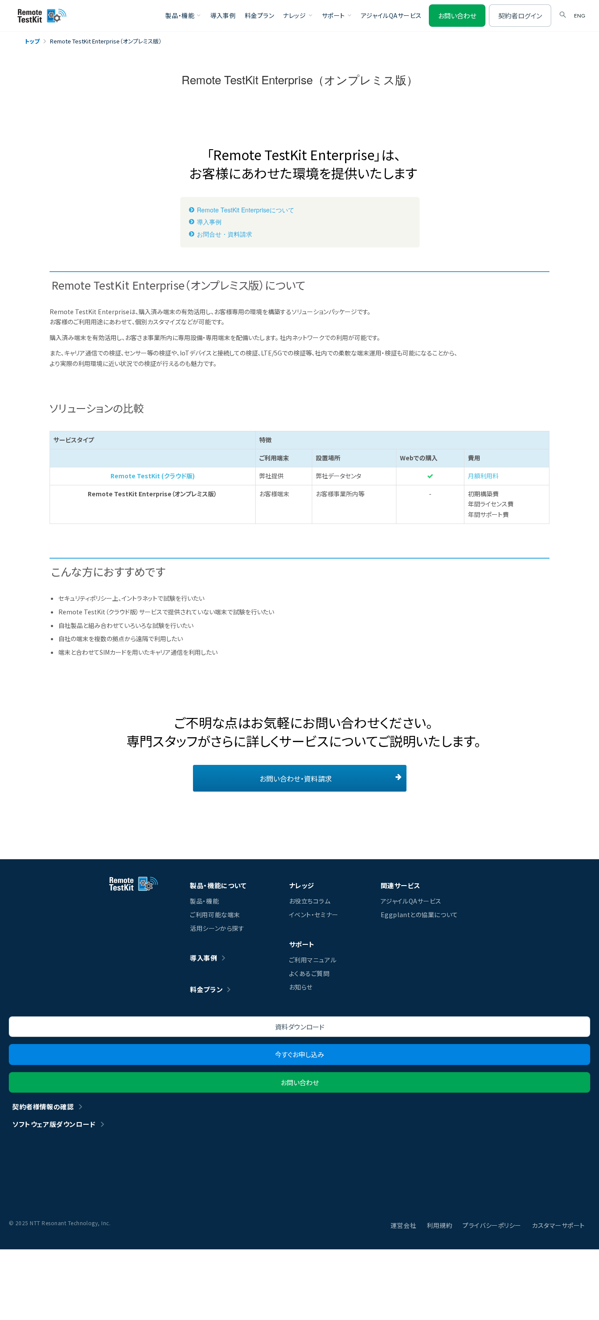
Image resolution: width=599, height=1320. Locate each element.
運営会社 (403, 1225)
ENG (579, 16)
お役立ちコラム (310, 901)
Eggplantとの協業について (419, 914)
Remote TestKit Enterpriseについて (245, 210)
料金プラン (260, 15)
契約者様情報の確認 (43, 1106)
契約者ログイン (520, 15)
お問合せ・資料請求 (224, 234)
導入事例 (222, 15)
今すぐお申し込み (299, 1054)
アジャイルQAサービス (391, 15)
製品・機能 (204, 901)
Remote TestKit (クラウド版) (153, 475)
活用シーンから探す (217, 928)
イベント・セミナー (314, 914)
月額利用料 (483, 475)
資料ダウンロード (299, 1026)
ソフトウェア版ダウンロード (54, 1124)
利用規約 (439, 1225)
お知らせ (301, 987)
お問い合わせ (457, 15)
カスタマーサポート (558, 1225)
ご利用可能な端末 (215, 914)
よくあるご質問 (309, 973)
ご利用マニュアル (312, 959)
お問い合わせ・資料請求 (296, 778)
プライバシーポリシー (492, 1225)
